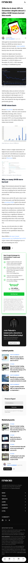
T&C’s (21, 410)
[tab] (5, 559)
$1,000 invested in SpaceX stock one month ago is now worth (17, 448)
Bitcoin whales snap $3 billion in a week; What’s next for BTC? (17, 358)
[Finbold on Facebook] (3, 520)
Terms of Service (15, 488)
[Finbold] (7, 2)
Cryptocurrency (10, 39)
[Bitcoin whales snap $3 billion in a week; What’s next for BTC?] (5, 357)
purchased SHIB (9, 202)
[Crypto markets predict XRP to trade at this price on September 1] (5, 387)
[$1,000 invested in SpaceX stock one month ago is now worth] (5, 447)
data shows (9, 109)
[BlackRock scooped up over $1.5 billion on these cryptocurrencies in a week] (5, 378)
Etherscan (9, 158)
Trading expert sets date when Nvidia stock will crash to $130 (17, 457)
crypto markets (20, 46)
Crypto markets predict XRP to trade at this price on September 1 (17, 388)
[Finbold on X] (6, 520)
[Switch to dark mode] (25, 2)
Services (4, 499)
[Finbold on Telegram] (9, 520)
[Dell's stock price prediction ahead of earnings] (5, 438)
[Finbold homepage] (14, 480)
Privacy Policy (7, 412)
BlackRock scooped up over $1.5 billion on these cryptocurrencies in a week (18, 379)
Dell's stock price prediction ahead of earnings (16, 439)
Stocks (12, 364)
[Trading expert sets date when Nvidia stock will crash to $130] (5, 456)
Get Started (14, 294)
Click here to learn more (17, 542)
